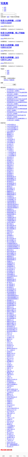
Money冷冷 (11, 405)
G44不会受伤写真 (12, 126)
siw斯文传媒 (11, 222)
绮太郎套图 (11, 272)
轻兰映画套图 (11, 292)
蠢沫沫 (9, 339)
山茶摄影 (10, 215)
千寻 (9, 363)
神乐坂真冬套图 (12, 331)
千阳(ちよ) (10, 417)
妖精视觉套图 (11, 214)
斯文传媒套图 (11, 228)
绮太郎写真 (11, 269)
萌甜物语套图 (11, 280)
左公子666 (10, 411)
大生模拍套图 (11, 201)
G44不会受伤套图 (12, 129)
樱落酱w (10, 373)
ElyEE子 (10, 346)
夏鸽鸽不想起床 (12, 348)
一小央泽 (10, 150)
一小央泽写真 (11, 152)
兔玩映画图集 (11, 184)
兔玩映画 (10, 181)
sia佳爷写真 (11, 139)
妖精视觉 (10, 209)
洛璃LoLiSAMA (12, 379)
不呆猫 (9, 364)
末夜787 (10, 368)
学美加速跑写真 (12, 276)
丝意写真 (10, 158)
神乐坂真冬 (11, 326)
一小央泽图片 (11, 154)
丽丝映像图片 (11, 178)
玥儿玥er (10, 446)
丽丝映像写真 (11, 176)
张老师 (9, 400)
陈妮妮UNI (11, 355)
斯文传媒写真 (11, 225)
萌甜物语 (10, 277)
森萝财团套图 (11, 259)
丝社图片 (10, 147)
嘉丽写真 (10, 132)
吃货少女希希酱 (12, 384)
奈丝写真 (10, 232)
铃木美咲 (10, 398)
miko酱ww (10, 337)
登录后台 (6, 80)
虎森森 (9, 403)
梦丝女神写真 (11, 251)
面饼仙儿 (10, 307)
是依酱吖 (10, 366)
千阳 (9, 376)
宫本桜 (9, 351)
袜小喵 (9, 282)
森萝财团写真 (11, 258)
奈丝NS (10, 230)
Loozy (9, 334)
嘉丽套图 (10, 136)
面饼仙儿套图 (11, 311)
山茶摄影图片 (11, 219)
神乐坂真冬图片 (12, 329)
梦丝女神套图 (11, 254)
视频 (9, 340)
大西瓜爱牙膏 (11, 202)
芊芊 (9, 416)
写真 (5, 9)
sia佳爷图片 (11, 141)
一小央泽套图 (11, 155)
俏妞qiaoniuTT (11, 410)
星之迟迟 (10, 237)
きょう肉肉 (11, 350)
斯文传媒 (10, 224)
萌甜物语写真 (11, 279)
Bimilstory (10, 345)
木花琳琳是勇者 (12, 243)
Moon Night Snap (12, 443)
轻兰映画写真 (11, 289)
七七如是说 (11, 435)
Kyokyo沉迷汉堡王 (13, 408)
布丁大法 (10, 432)
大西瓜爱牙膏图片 (13, 206)
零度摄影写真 (11, 302)
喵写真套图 (11, 189)
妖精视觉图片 (11, 212)
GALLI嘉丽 (11, 131)
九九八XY (10, 336)
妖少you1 (10, 358)
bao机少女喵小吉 (12, 389)
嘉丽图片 (10, 134)
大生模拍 (10, 196)
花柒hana (10, 356)
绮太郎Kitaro (11, 267)
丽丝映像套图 (11, 180)
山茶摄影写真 (11, 217)
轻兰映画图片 (11, 290)
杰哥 (9, 387)
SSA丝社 (10, 144)
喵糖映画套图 (11, 194)
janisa (9, 414)
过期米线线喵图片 (13, 297)
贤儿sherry (10, 439)
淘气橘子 (10, 434)
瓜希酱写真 (11, 263)
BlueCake (10, 395)
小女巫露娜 (11, 426)
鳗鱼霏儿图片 (11, 323)
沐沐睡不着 (11, 437)
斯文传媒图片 (11, 227)
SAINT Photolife (12, 397)
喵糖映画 (10, 191)
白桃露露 (10, 427)
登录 (5, 10)
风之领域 (10, 313)
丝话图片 (10, 171)
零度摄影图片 (11, 303)
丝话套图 (10, 173)
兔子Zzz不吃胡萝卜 (13, 390)
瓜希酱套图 (11, 266)
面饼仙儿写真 (11, 308)
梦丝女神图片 (11, 253)
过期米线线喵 (11, 293)
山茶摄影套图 (11, 220)
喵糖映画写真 (11, 193)
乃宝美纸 (10, 386)
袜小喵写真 (11, 284)
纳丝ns (9, 233)
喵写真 (9, 186)
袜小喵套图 (11, 285)
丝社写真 (10, 145)
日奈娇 (9, 419)
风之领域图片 (11, 316)
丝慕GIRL (10, 163)
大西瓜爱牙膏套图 (13, 207)
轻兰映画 (10, 287)
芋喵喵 (9, 401)
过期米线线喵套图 (13, 298)
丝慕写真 (10, 165)
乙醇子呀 (10, 374)
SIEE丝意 (10, 157)
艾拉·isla (10, 422)
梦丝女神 (10, 250)
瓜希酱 (9, 261)
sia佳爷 (9, 137)
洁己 (9, 369)
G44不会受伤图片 (12, 127)
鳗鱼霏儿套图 (11, 324)
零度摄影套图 (11, 305)
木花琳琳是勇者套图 (13, 248)
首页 (5, 7)
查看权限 (11, 80)
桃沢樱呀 (10, 361)
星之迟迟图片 (11, 240)
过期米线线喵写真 (13, 295)
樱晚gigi (10, 394)
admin (2, 26)
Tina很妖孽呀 (11, 382)
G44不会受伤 (11, 124)
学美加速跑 (11, 274)
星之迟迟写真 (11, 238)
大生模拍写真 (11, 197)
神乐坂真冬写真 (12, 328)
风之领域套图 (11, 318)
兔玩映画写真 (11, 183)
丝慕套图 (10, 168)
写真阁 (4, 3)
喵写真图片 (11, 188)
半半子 (9, 342)
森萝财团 (10, 256)
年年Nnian (10, 421)
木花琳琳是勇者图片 (13, 246)
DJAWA (10, 344)
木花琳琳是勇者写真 (13, 245)
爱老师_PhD (11, 353)
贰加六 (9, 333)
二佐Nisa (10, 440)
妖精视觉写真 (11, 210)
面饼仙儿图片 (11, 310)
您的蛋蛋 (10, 381)
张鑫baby (10, 360)
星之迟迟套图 (11, 241)
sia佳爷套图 (11, 142)
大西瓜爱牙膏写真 (13, 204)
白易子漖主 (11, 429)
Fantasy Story (11, 442)
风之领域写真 (11, 315)
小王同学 (10, 392)
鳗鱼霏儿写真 (11, 321)
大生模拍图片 (11, 199)
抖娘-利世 (10, 371)
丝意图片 (10, 160)
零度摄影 (10, 300)
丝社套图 (10, 149)
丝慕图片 (10, 167)
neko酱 (9, 406)
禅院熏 (9, 424)
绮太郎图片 (11, 271)
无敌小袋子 (11, 413)
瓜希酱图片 (11, 264)
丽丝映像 (10, 175)
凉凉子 (9, 377)
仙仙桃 (9, 430)
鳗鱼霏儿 (10, 320)
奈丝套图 (10, 235)
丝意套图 (10, 162)
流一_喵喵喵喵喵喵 (13, 445)
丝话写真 (10, 170)
